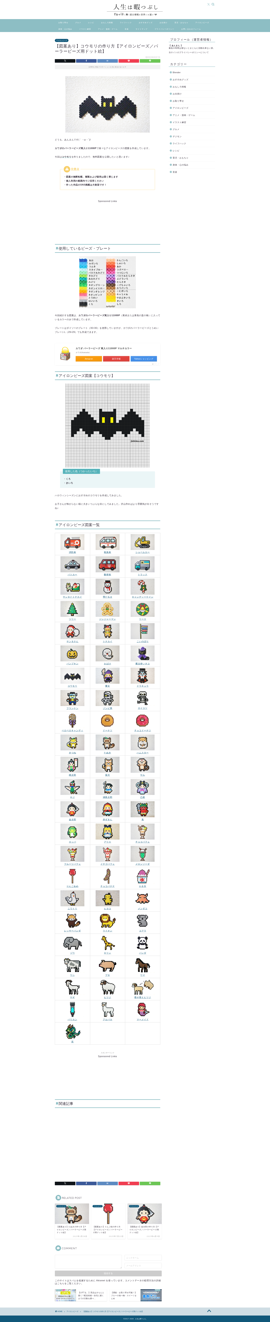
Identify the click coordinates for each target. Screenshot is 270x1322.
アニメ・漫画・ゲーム (108, 29)
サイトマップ (142, 29)
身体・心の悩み (65, 29)
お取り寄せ (63, 22)
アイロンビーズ (202, 22)
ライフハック (126, 22)
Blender (177, 72)
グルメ (78, 22)
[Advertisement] (86, 220)
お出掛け (163, 22)
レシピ (91, 22)
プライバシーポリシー (164, 29)
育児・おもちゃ (181, 22)
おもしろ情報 (107, 22)
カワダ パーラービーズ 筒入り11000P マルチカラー (104, 348)
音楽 (127, 29)
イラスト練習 (85, 29)
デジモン (177, 136)
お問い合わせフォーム (191, 29)
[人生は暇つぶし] (135, 16)
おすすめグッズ (146, 22)
